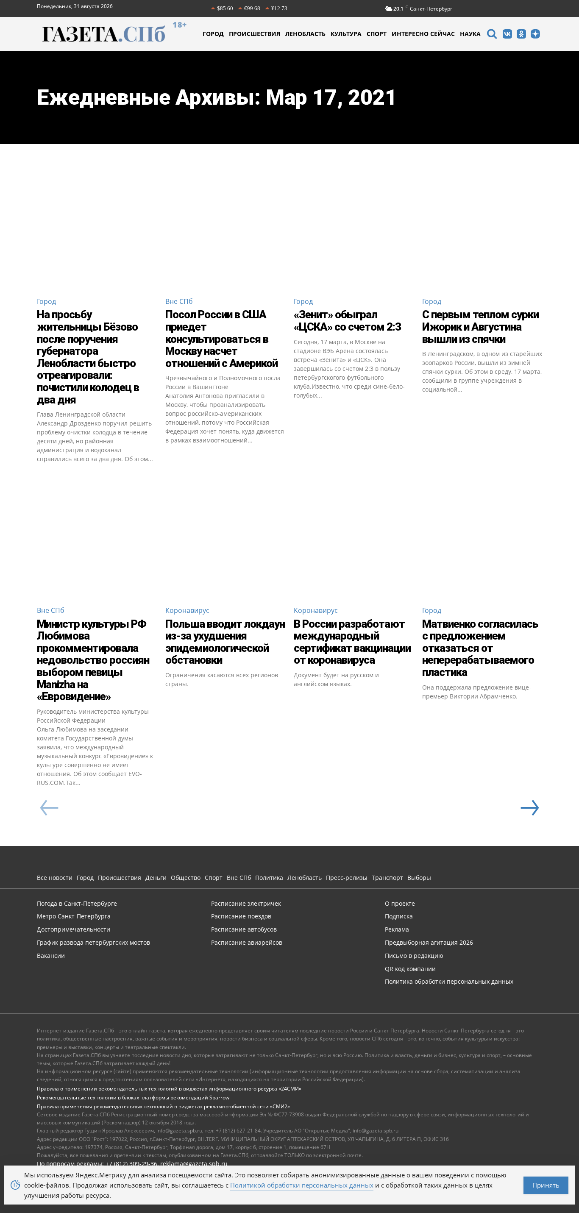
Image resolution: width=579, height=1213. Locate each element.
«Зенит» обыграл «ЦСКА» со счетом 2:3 (347, 320)
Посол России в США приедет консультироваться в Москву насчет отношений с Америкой (221, 338)
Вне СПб (179, 301)
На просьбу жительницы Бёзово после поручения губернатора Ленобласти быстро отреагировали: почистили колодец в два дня (88, 357)
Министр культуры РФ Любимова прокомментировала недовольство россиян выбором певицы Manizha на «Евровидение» (93, 660)
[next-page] (529, 808)
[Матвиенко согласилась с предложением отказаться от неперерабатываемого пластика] (482, 538)
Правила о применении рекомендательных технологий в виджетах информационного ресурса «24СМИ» (169, 1088)
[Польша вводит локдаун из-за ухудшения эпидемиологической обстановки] (225, 538)
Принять (546, 1185)
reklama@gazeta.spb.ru (194, 1164)
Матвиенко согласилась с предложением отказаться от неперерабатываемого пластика (480, 648)
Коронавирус (187, 610)
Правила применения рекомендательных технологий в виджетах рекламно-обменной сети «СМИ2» (163, 1106)
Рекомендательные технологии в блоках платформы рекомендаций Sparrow (133, 1097)
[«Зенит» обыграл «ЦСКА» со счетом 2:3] (354, 229)
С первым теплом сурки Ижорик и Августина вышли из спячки (480, 326)
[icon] (491, 35)
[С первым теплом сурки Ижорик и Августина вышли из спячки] (482, 229)
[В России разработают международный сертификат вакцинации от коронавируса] (354, 538)
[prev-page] (49, 808)
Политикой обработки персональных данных (301, 1185)
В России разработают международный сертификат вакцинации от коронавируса (352, 642)
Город (46, 301)
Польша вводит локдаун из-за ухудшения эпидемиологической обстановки (225, 642)
